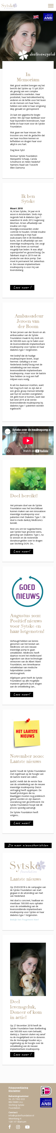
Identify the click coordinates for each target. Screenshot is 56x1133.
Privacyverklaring (18, 1087)
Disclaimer (14, 1090)
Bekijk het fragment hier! (24, 919)
